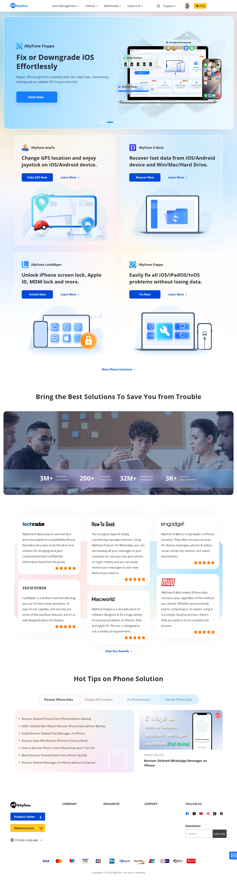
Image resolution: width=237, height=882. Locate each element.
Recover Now (145, 177)
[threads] (214, 813)
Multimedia (111, 6)
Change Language (27, 840)
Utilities (90, 6)
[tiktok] (221, 813)
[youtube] (201, 813)
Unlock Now (37, 294)
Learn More (69, 177)
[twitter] (194, 813)
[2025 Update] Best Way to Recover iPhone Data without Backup (63, 726)
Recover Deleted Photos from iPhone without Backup (56, 719)
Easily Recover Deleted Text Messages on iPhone (53, 733)
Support (168, 6)
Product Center (24, 817)
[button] (102, 122)
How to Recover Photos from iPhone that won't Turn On (58, 748)
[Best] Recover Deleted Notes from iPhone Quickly (54, 755)
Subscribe (219, 833)
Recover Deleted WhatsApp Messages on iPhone (175, 763)
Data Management (64, 6)
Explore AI (134, 6)
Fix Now (144, 294)
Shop (202, 5)
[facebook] (187, 813)
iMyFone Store (24, 828)
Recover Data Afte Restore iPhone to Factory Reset (55, 741)
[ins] (208, 813)
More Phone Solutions (117, 369)
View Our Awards (117, 651)
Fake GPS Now (37, 177)
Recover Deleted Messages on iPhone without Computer (59, 762)
